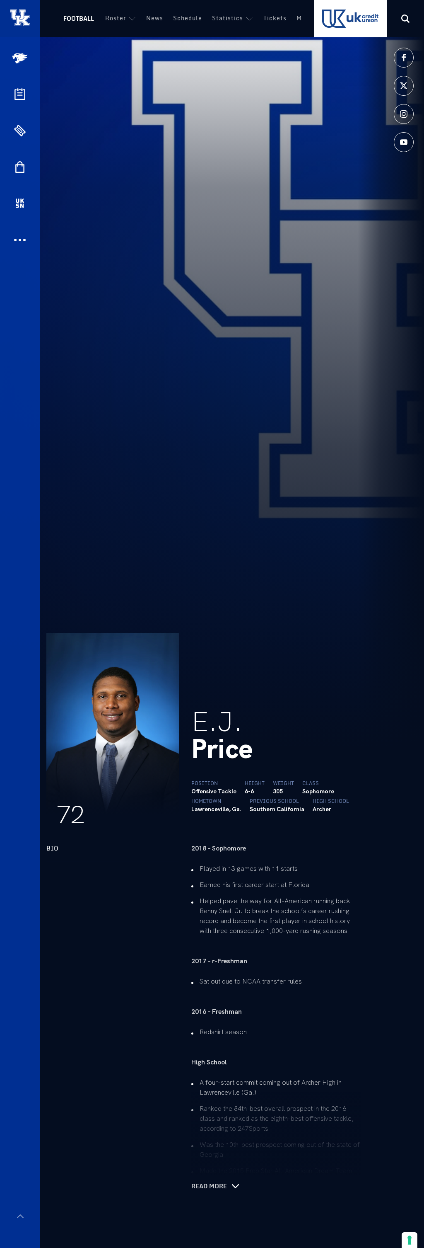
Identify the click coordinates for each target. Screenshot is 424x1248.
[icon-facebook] (404, 58)
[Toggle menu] (20, 1216)
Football (78, 18)
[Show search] (405, 18)
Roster (115, 18)
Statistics (227, 18)
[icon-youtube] (404, 142)
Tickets (275, 18)
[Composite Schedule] (20, 94)
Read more (209, 1186)
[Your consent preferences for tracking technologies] (409, 1240)
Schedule (187, 18)
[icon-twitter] (404, 86)
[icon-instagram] (404, 114)
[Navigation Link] (20, 58)
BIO (52, 848)
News (154, 18)
